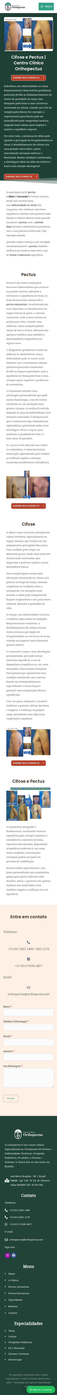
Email (7, 1036)
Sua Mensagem (12, 1066)
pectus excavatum (16, 304)
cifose (11, 196)
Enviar (10, 1098)
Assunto (8, 1051)
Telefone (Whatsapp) (15, 1021)
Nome (7, 1006)
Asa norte (40, 1162)
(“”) (22, 196)
